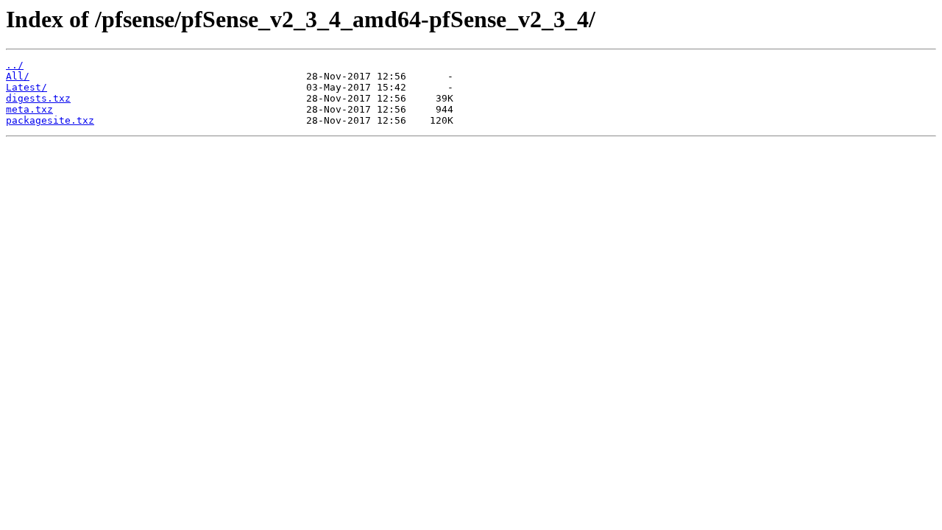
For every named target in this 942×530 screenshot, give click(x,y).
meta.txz (29, 109)
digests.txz (38, 98)
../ (15, 65)
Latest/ (26, 87)
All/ (17, 76)
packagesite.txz (50, 120)
